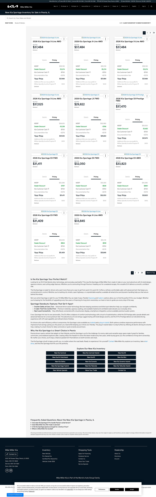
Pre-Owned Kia (47, 456)
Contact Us (122, 370)
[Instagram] (11, 470)
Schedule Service (83, 456)
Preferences (102, 489)
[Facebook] (7, 470)
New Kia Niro (121, 357)
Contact (111, 341)
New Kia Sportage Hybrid (60, 366)
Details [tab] (44, 60)
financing (91, 298)
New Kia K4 (122, 353)
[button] (64, 39)
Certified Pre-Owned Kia (49, 459)
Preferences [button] (31, 491)
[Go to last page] (154, 33)
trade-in (101, 298)
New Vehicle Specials (60, 370)
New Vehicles (46, 453)
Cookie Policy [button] (70, 489)
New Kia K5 (91, 357)
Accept (132, 489)
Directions (118, 456)
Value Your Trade (91, 370)
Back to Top (151, 273)
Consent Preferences (15, 495)
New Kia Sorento (91, 362)
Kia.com (117, 459)
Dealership (119, 450)
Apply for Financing (84, 453)
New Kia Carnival (60, 353)
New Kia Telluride (91, 366)
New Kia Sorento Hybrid (122, 362)
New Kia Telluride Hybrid (121, 366)
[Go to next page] (150, 33)
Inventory (46, 450)
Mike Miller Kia (9, 487)
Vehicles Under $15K (48, 461)
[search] (151, 7)
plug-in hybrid (104, 323)
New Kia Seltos (60, 362)
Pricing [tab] (54, 60)
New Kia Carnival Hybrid (91, 353)
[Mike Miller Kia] (20, 6)
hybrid (93, 323)
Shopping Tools (85, 450)
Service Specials (83, 464)
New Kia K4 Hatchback (60, 357)
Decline (117, 489)
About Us (117, 453)
